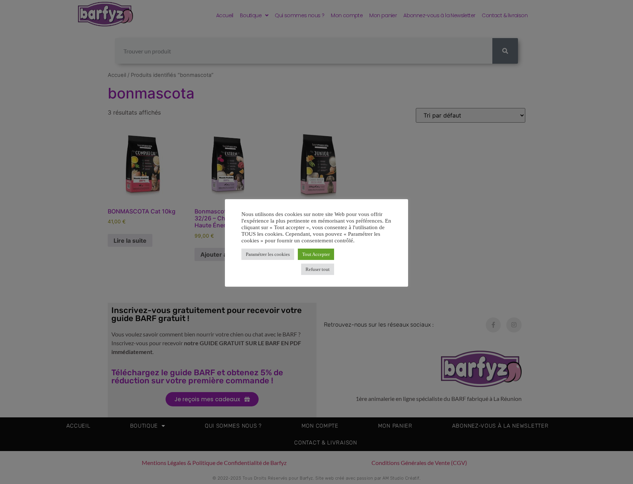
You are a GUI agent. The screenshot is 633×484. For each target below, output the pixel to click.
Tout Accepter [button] (316, 254)
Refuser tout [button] (318, 269)
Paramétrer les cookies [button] (268, 254)
